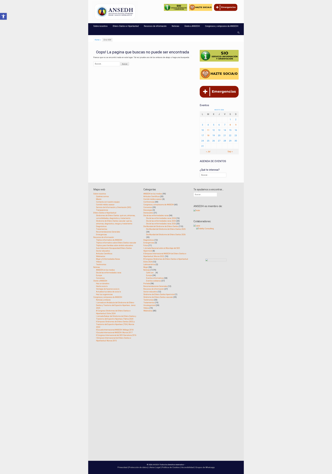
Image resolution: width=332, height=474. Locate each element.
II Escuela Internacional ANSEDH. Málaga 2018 (114, 330)
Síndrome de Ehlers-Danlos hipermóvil (159, 294)
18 (208, 135)
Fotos (145, 245)
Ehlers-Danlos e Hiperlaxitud (126, 26)
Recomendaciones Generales (108, 232)
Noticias (175, 26)
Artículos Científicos (104, 254)
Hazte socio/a (102, 286)
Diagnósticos (101, 226)
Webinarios (100, 256)
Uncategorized (149, 305)
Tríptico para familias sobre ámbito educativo (114, 245)
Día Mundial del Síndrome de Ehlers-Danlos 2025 (166, 229)
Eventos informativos (155, 278)
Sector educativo (103, 251)
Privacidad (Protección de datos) (132, 467)
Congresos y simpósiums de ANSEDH (158, 205)
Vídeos (99, 262)
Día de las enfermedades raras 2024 (161, 218)
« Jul (208, 151)
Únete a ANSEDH (192, 26)
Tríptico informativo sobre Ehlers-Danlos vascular (116, 243)
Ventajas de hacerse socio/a (107, 289)
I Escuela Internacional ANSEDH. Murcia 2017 (114, 332)
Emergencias (101, 235)
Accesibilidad (187, 467)
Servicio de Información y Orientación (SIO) (113, 207)
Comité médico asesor (105, 205)
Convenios (100, 278)
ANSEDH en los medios (105, 270)
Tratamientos (101, 229)
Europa (99, 275)
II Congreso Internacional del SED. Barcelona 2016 (116, 335)
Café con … (150, 273)
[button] (3, 16)
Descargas (147, 210)
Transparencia (102, 210)
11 (208, 130)
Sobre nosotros (100, 26)
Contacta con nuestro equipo (108, 202)
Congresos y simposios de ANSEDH (221, 26)
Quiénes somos (102, 196)
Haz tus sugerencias (104, 294)
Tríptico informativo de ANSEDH (109, 240)
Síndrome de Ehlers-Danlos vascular (158, 297)
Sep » (230, 151)
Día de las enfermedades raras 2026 (161, 224)
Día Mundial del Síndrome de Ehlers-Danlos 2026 (166, 235)
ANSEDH (156, 465)
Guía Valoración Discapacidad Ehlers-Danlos (114, 248)
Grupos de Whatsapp (205, 467)
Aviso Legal (155, 467)
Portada (146, 283)
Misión (98, 199)
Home (98, 40)
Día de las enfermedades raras (108, 273)
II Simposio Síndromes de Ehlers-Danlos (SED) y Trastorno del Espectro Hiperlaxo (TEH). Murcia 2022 (115, 324)
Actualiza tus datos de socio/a (108, 292)
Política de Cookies (171, 467)
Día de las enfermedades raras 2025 (161, 221)
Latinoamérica (149, 264)
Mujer (145, 267)
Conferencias (148, 202)
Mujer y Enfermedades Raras (108, 259)
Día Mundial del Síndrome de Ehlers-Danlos (160, 226)
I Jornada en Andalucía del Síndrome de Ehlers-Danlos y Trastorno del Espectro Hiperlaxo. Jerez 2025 (116, 305)
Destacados (148, 213)
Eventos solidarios (153, 281)
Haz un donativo (102, 283)
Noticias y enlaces (103, 300)
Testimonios (101, 264)
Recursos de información (155, 26)
